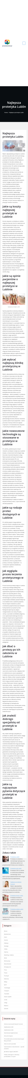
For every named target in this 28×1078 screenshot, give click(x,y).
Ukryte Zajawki (7, 996)
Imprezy (6, 952)
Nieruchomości (7, 964)
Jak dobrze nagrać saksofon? (11, 1051)
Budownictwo (7, 934)
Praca (5, 970)
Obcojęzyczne (7, 967)
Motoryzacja (7, 961)
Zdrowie (6, 1008)
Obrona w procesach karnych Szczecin (13, 1024)
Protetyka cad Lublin (15, 868)
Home (6, 112)
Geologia (6, 946)
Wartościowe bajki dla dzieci (11, 1033)
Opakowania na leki (8, 1027)
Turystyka (6, 993)
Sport (5, 984)
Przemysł (6, 975)
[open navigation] (24, 43)
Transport (6, 990)
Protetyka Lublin (14, 857)
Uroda (5, 999)
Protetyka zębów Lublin (16, 909)
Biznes (5, 931)
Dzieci (5, 937)
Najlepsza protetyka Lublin (16, 112)
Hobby (5, 949)
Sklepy (5, 981)
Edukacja (6, 943)
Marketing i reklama (9, 955)
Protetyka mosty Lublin (16, 895)
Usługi (5, 1002)
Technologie (7, 987)
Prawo (5, 973)
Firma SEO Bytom (8, 1036)
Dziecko (6, 940)
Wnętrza (6, 1005)
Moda (5, 958)
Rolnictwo (6, 979)
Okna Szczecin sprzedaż (10, 1043)
